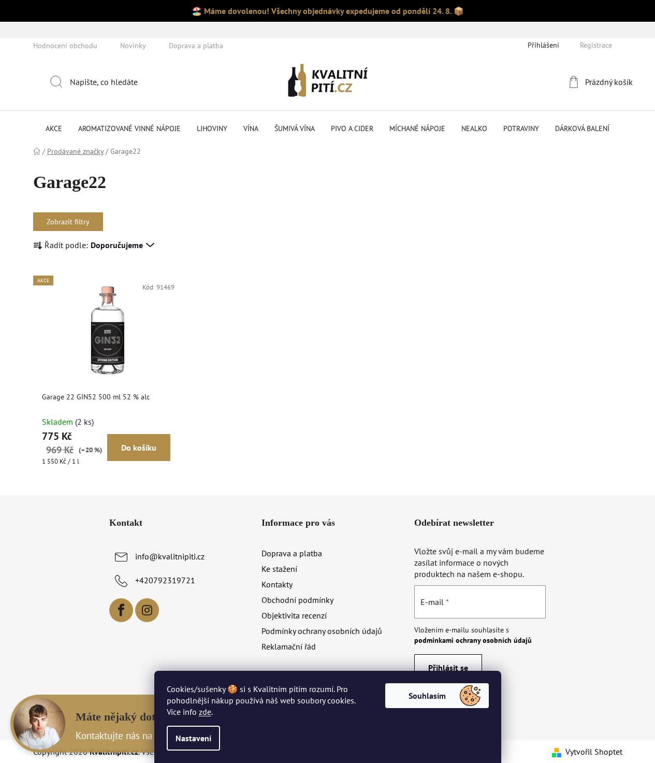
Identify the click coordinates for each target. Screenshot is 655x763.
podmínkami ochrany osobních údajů (473, 640)
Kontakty (277, 584)
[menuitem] (54, 128)
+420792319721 (165, 580)
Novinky (133, 45)
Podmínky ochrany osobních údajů (321, 631)
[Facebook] (121, 610)
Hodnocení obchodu (65, 45)
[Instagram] (147, 610)
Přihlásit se (448, 668)
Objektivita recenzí (294, 615)
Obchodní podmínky (297, 600)
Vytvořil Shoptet (593, 751)
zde (205, 712)
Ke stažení (279, 569)
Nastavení (193, 738)
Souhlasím (427, 695)
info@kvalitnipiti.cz (170, 556)
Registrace (596, 45)
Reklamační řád (288, 646)
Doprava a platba (196, 45)
